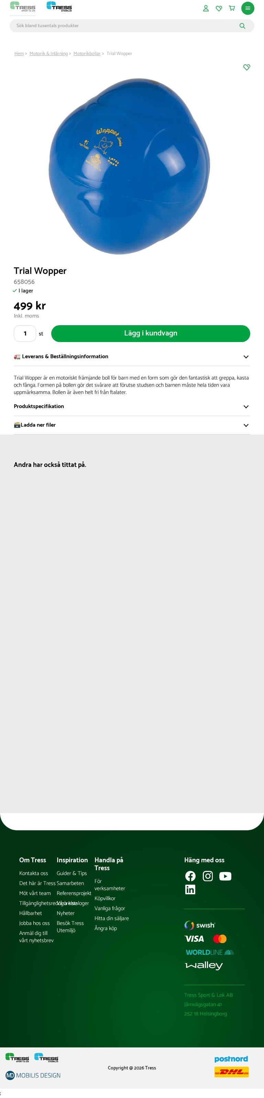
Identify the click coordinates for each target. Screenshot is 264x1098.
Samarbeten (70, 883)
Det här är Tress (37, 883)
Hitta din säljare (112, 918)
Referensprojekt (74, 893)
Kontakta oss (33, 873)
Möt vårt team (35, 893)
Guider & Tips (72, 873)
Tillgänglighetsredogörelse (38, 903)
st (41, 334)
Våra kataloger (73, 903)
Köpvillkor (105, 898)
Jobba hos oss (34, 923)
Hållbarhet (30, 913)
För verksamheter (110, 885)
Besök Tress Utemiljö (70, 927)
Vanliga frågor (110, 908)
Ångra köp (106, 928)
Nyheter (66, 913)
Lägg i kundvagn (150, 333)
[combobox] (127, 26)
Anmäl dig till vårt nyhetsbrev (36, 937)
